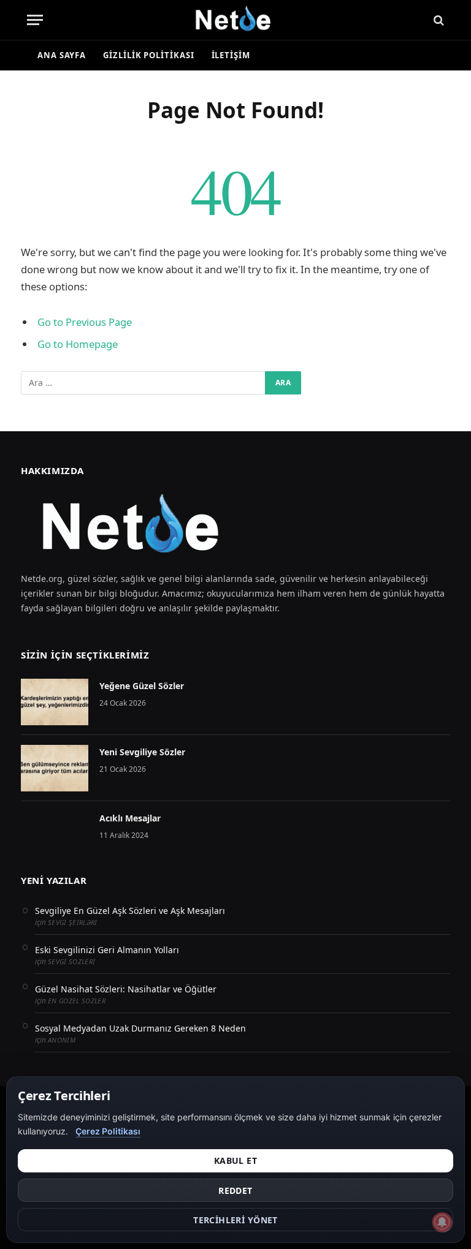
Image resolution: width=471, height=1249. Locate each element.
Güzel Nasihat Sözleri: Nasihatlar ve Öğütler (125, 989)
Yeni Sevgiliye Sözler (142, 752)
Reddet (235, 1190)
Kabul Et (235, 1160)
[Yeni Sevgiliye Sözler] (54, 768)
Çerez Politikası (107, 1131)
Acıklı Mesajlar (130, 818)
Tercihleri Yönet (235, 1220)
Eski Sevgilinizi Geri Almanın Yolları (107, 950)
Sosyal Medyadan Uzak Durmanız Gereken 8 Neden (140, 1028)
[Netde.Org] (235, 20)
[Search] (437, 20)
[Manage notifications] (442, 1222)
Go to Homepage (77, 344)
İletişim (231, 55)
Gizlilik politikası (148, 55)
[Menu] (35, 20)
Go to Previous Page (84, 322)
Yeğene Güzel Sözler (141, 686)
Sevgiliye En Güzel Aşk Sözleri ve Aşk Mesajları (130, 910)
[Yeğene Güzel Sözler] (54, 702)
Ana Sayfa (61, 55)
